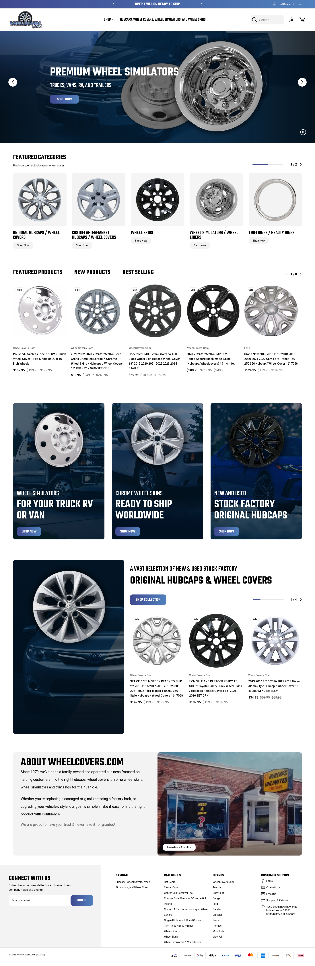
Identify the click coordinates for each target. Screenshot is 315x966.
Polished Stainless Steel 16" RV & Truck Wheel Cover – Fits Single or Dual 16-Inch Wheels (39, 358)
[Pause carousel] (303, 132)
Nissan (216, 920)
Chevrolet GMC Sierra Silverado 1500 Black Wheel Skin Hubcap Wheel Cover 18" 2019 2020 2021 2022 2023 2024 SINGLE (154, 361)
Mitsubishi (218, 931)
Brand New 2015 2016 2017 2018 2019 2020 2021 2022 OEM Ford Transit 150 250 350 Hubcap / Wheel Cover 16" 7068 (271, 358)
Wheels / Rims (172, 931)
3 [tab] (272, 599)
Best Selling (138, 272)
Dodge (216, 898)
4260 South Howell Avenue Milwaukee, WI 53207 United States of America (281, 910)
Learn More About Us (179, 847)
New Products (92, 272)
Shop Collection (148, 599)
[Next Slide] (302, 82)
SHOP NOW (64, 99)
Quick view (52, 290)
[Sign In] (292, 19)
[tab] (275, 164)
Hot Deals (284, 4)
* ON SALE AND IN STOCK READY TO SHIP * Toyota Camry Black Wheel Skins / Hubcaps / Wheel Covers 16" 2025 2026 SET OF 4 (215, 688)
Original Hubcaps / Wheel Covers (182, 920)
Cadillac (217, 909)
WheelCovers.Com (223, 882)
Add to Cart (40, 330)
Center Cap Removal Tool (178, 892)
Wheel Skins (171, 936)
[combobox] (267, 19)
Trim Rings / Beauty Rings (179, 925)
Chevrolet (218, 892)
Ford (215, 903)
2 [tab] (275, 164)
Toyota (217, 887)
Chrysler (217, 914)
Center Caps (171, 887)
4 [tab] (280, 599)
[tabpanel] (39, 210)
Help (300, 4)
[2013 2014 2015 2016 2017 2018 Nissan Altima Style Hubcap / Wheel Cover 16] (275, 641)
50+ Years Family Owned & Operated (157, 4)
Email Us (271, 894)
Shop (107, 19)
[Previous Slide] (12, 82)
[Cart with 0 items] (302, 19)
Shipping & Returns (277, 900)
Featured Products (37, 272)
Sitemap (41, 954)
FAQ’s (269, 881)
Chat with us (273, 887)
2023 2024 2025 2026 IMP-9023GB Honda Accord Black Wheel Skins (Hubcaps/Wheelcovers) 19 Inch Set (210, 358)
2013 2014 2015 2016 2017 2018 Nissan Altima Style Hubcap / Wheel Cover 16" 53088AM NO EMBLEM (274, 686)
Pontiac (217, 925)
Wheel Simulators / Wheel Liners (182, 942)
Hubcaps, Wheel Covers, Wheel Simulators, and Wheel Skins (163, 19)
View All (217, 936)
